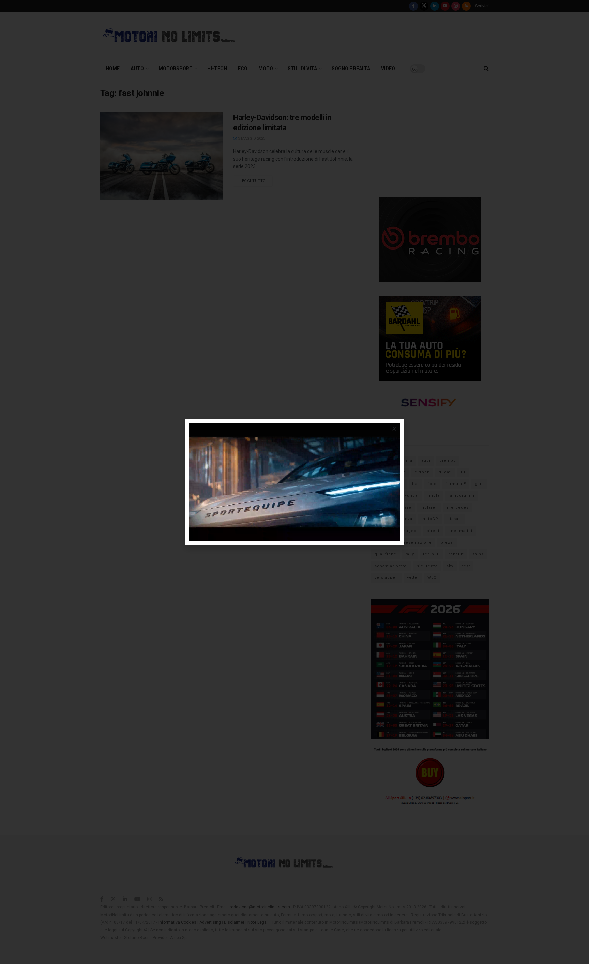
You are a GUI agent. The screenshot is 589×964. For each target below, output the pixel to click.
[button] (394, 428)
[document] (294, 482)
